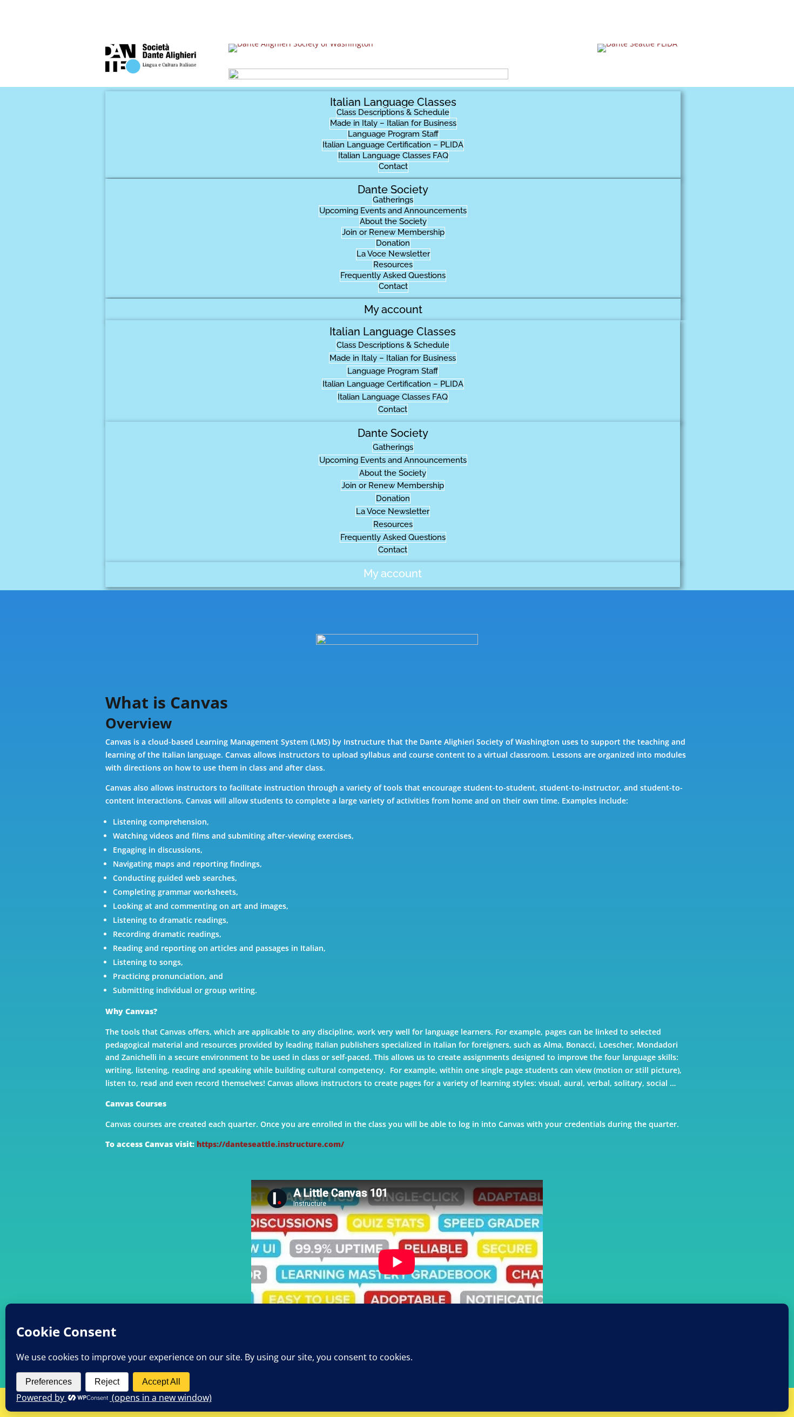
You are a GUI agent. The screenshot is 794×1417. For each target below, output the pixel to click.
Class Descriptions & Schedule (393, 112)
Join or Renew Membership (393, 232)
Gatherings (393, 200)
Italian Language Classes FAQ (393, 155)
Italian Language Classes (393, 102)
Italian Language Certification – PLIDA (392, 145)
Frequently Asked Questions (393, 275)
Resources (393, 264)
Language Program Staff (393, 134)
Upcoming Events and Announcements (393, 210)
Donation (393, 243)
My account (393, 309)
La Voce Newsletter (393, 254)
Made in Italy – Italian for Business (393, 123)
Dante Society (393, 189)
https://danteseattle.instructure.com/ (270, 1144)
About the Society (393, 221)
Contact (393, 166)
